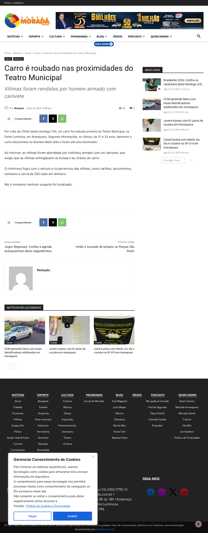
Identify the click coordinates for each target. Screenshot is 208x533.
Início (7, 53)
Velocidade (43, 450)
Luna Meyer (119, 407)
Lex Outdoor (187, 431)
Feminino (43, 437)
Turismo (18, 444)
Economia (17, 413)
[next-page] (13, 366)
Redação (19, 108)
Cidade (9, 342)
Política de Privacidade (187, 437)
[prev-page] (7, 366)
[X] (53, 119)
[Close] (93, 456)
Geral (28, 53)
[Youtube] (180, 492)
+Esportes (43, 413)
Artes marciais (43, 419)
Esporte (34, 36)
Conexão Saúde (157, 419)
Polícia (18, 431)
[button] (199, 36)
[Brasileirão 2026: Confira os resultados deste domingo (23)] (152, 84)
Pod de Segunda (157, 407)
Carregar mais (172, 160)
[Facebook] (43, 119)
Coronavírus (18, 450)
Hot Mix (187, 425)
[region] (53, 489)
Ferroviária (43, 431)
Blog (100, 36)
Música (67, 407)
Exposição (67, 419)
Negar (32, 516)
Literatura (67, 431)
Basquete (43, 401)
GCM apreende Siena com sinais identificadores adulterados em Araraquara (23, 352)
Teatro (67, 437)
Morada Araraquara (187, 407)
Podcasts (135, 36)
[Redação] (7, 108)
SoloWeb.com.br (105, 529)
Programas (79, 36)
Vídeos (117, 36)
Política (18, 419)
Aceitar (72, 516)
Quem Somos (160, 36)
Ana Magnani (119, 401)
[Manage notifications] (198, 524)
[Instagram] (158, 492)
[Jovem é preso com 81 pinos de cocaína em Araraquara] (69, 330)
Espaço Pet (18, 425)
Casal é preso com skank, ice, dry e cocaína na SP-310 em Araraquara (182, 143)
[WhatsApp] (62, 119)
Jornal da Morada (94, 401)
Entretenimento (67, 425)
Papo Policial (157, 413)
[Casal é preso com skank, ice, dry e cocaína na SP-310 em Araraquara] (114, 330)
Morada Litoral (187, 413)
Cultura (55, 36)
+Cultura (67, 444)
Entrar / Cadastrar (14, 2)
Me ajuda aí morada (157, 401)
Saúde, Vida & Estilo (18, 437)
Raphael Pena (119, 437)
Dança (67, 413)
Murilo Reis (119, 425)
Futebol (43, 407)
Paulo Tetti (120, 431)
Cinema (67, 401)
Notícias (13, 36)
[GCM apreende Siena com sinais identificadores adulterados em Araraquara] (24, 330)
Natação (43, 444)
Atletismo (43, 425)
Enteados (157, 425)
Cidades (17, 407)
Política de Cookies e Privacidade (48, 506)
